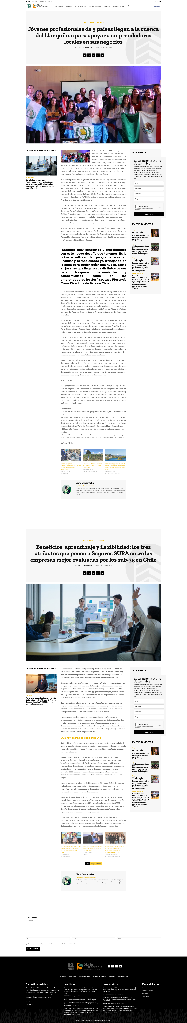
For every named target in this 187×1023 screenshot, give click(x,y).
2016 (84, 22)
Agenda (134, 244)
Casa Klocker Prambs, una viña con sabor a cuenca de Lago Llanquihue (92, 465)
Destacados (30, 177)
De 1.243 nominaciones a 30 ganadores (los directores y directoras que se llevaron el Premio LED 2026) (119, 999)
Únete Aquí (149, 214)
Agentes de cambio (97, 22)
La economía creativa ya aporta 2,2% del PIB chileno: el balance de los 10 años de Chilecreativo (140, 236)
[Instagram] (155, 1)
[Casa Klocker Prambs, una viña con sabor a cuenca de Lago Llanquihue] (93, 455)
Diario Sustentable (85, 48)
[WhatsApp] (98, 55)
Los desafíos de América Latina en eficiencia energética (58, 512)
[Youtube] (160, 1)
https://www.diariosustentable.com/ (86, 486)
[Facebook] (153, 1)
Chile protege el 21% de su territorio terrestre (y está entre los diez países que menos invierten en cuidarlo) (120, 990)
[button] (128, 6)
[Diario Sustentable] (68, 489)
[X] (158, 1)
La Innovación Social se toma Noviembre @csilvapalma (129, 512)
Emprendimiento (137, 230)
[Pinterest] (93, 55)
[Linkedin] (102, 55)
